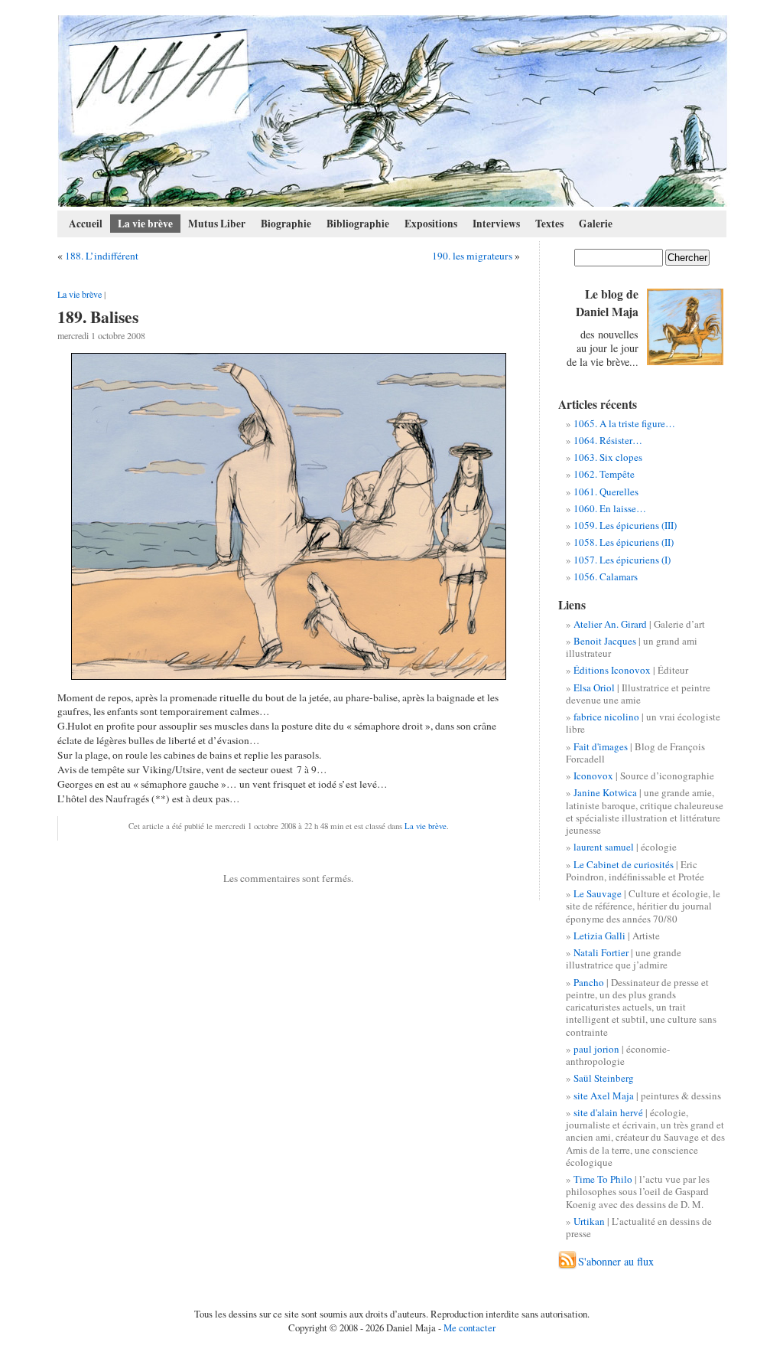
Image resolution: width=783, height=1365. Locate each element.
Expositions (430, 223)
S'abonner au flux (616, 1261)
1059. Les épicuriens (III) (625, 525)
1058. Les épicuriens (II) (623, 542)
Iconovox (593, 775)
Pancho (588, 982)
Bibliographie (358, 223)
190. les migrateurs (472, 256)
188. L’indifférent (101, 256)
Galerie (595, 223)
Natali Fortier (601, 952)
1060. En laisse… (609, 508)
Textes (549, 223)
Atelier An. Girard (610, 624)
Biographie (286, 223)
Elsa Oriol (594, 687)
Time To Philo (602, 1179)
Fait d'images (600, 746)
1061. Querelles (605, 491)
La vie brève (145, 223)
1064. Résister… (607, 440)
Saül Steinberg (603, 1078)
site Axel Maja (603, 1095)
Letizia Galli (599, 935)
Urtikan (589, 1221)
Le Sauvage (597, 893)
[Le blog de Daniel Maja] (392, 111)
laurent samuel (603, 847)
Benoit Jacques (604, 641)
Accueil (85, 223)
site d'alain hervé (608, 1112)
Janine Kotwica (605, 792)
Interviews (496, 223)
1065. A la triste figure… (624, 423)
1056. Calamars (605, 576)
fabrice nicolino (606, 716)
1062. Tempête (604, 474)
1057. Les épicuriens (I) (622, 560)
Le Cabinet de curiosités (623, 864)
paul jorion (596, 1049)
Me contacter (469, 1327)
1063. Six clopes (607, 457)
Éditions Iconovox (612, 670)
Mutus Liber (216, 223)
